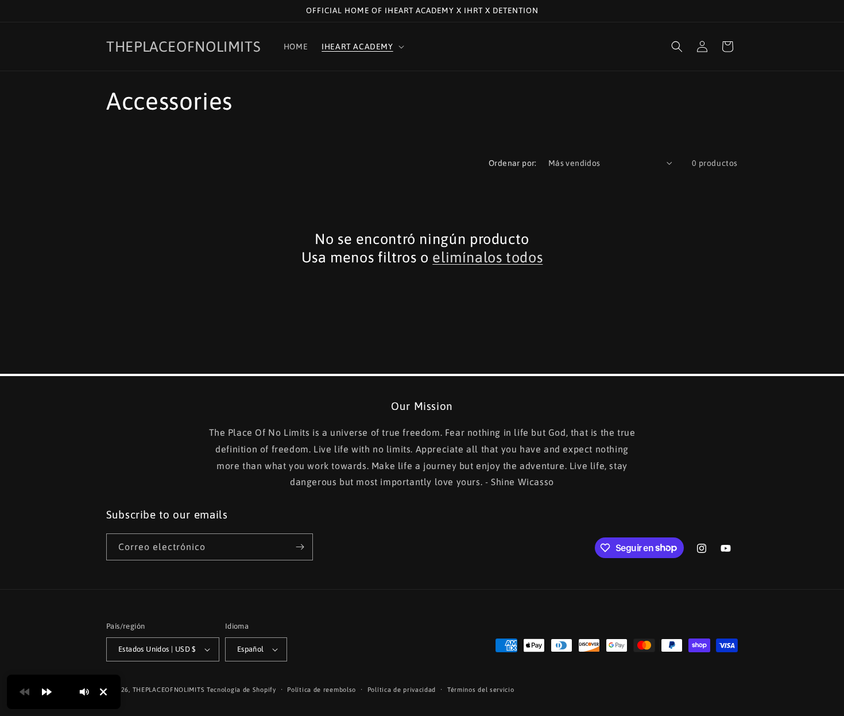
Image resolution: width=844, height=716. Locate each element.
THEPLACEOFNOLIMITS (169, 689)
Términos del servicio (480, 689)
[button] (361, 46)
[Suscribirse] (299, 546)
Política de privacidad (401, 689)
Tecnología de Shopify (241, 689)
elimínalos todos (487, 257)
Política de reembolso (321, 689)
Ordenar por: (513, 163)
